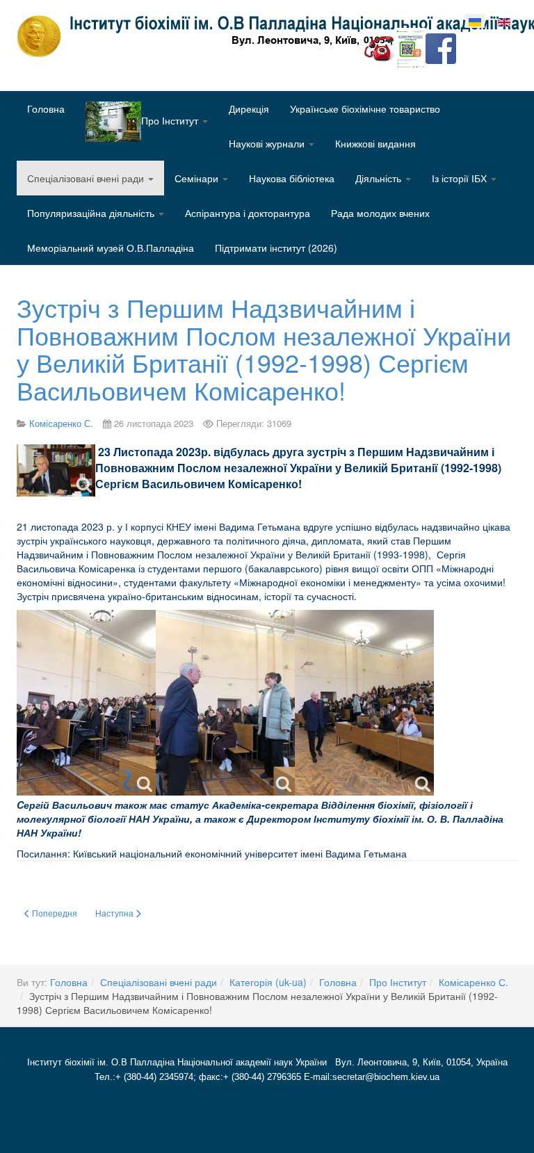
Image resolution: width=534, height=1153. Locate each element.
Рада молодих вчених (380, 213)
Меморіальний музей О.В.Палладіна (110, 248)
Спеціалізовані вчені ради (87, 178)
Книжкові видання (375, 143)
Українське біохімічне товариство (365, 108)
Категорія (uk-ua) (268, 982)
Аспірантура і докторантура (247, 213)
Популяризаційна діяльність (92, 213)
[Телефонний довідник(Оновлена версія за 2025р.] (379, 47)
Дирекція (249, 108)
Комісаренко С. (473, 982)
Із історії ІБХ (461, 178)
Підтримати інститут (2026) (276, 248)
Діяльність (379, 178)
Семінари (198, 178)
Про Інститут (397, 982)
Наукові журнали (268, 143)
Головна (46, 108)
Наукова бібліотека (291, 178)
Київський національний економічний (157, 853)
